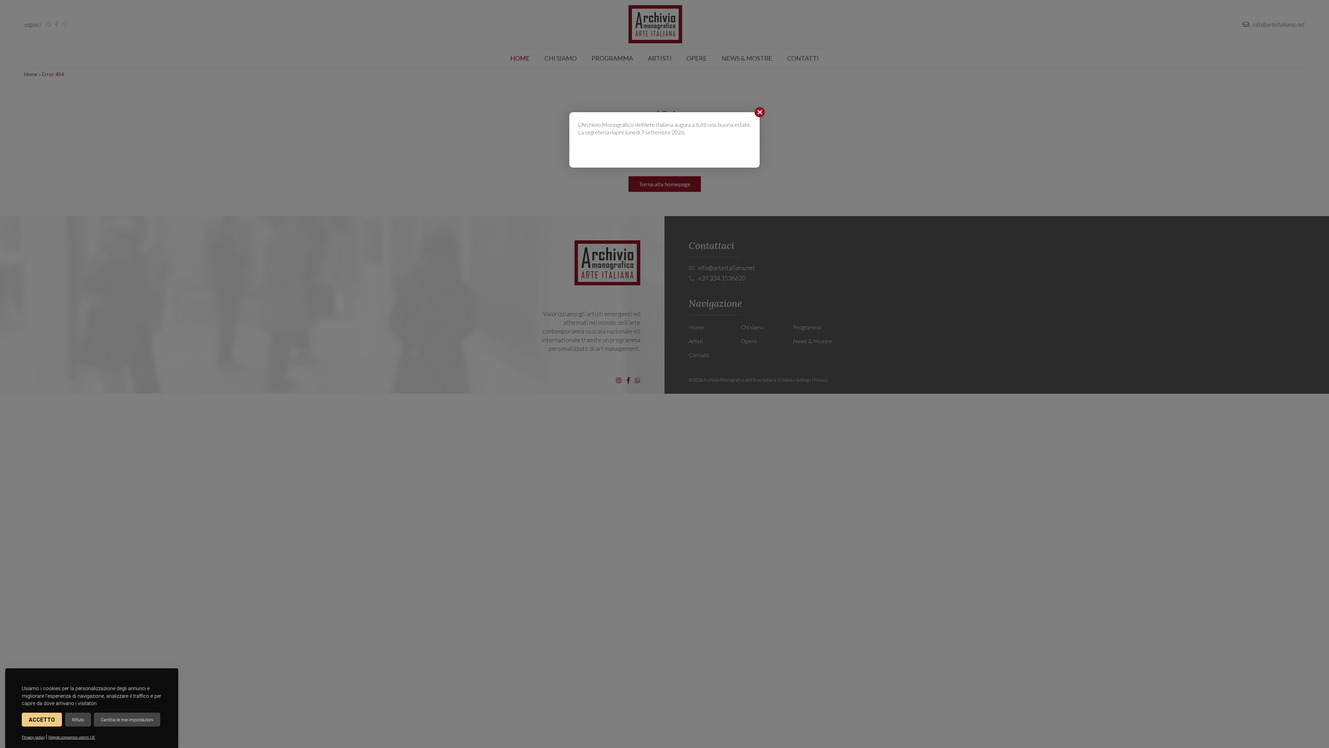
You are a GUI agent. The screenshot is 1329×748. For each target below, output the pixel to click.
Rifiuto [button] (78, 719)
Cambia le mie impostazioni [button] (127, 719)
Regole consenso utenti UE (71, 737)
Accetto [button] (42, 719)
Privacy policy (33, 737)
